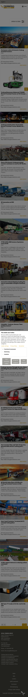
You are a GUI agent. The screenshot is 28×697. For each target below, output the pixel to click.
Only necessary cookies (6, 361)
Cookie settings (5, 346)
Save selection (24, 361)
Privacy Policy (13, 346)
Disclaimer (21, 346)
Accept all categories (15, 361)
